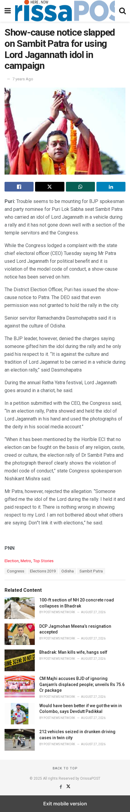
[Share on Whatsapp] (80, 187)
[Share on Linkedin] (110, 187)
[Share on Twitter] (49, 187)
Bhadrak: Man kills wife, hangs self (73, 652)
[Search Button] (122, 11)
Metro (26, 561)
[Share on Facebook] (19, 187)
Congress (15, 571)
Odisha (67, 571)
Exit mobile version (65, 804)
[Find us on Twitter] (68, 787)
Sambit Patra (91, 571)
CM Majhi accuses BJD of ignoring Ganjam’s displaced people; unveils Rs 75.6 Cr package (82, 684)
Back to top (65, 768)
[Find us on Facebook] (61, 787)
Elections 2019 (43, 571)
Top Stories (43, 561)
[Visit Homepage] (65, 11)
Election (12, 561)
